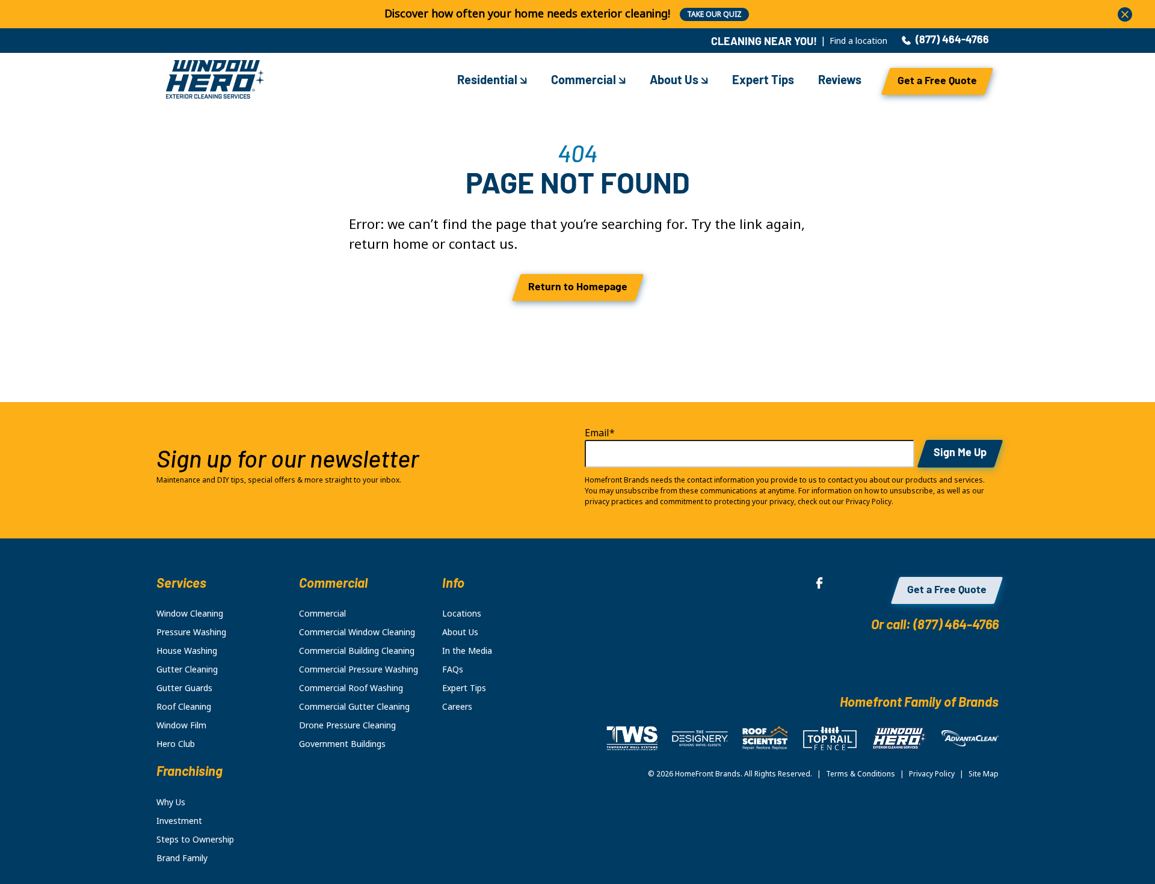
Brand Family (182, 858)
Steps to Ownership (195, 840)
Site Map (984, 774)
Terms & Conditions (860, 774)
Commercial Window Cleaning (357, 632)
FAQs (452, 669)
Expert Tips (763, 81)
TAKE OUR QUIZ (714, 14)
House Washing (186, 651)
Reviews (839, 81)
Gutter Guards (184, 688)
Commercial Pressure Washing (358, 669)
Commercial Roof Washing (351, 688)
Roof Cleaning (183, 707)
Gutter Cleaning (187, 669)
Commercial (584, 81)
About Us (675, 81)
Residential (488, 81)
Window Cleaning (189, 614)
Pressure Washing (191, 632)
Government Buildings (342, 744)
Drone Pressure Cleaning (347, 725)
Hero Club (175, 744)
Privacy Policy (932, 774)
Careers (457, 707)
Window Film (181, 725)
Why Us (170, 802)
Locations (461, 614)
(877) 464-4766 (952, 40)
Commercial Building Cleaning (356, 651)
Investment (179, 821)
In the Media (467, 651)
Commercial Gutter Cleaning (354, 707)
